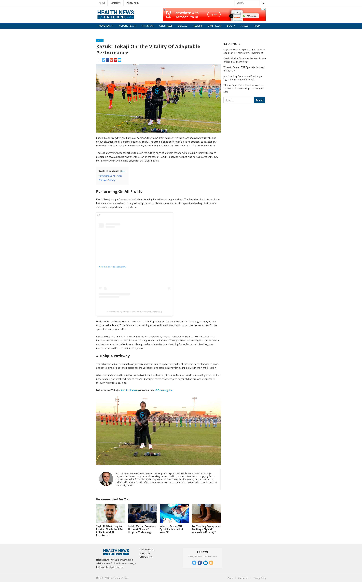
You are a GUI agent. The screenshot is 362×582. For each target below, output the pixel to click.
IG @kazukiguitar (164, 390)
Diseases (182, 25)
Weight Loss (165, 25)
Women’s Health (127, 25)
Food (257, 25)
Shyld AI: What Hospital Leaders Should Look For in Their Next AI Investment (110, 531)
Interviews (148, 25)
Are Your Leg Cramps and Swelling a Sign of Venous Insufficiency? (206, 529)
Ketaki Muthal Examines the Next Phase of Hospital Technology (142, 529)
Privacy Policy (132, 2)
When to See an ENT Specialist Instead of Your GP (171, 529)
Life (101, 32)
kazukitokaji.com (130, 390)
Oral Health (214, 25)
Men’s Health (106, 25)
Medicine (197, 25)
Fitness (244, 25)
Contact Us (115, 2)
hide (123, 171)
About (102, 2)
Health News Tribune (119, 578)
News (100, 40)
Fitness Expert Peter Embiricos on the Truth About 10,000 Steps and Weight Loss (243, 88)
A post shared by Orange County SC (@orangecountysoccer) (134, 311)
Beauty (231, 25)
